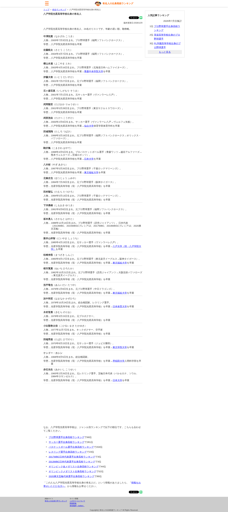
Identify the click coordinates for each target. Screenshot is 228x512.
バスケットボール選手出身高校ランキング (71, 447)
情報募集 (73, 503)
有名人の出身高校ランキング (118, 3)
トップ (46, 9)
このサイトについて (77, 501)
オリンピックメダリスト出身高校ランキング (72, 471)
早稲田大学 (119, 361)
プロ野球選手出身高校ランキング (66, 437)
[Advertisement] (92, 404)
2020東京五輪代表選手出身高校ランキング (71, 476)
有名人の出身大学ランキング (56, 501)
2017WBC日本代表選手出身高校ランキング (72, 456)
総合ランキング (59, 9)
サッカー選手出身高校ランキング (66, 442)
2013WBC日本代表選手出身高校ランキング (72, 461)
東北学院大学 (120, 347)
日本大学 (89, 159)
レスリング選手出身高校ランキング (68, 452)
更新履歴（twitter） (77, 506)
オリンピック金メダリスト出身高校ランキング (74, 466)
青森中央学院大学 (93, 71)
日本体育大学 (120, 306)
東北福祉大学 (91, 172)
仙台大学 (89, 126)
